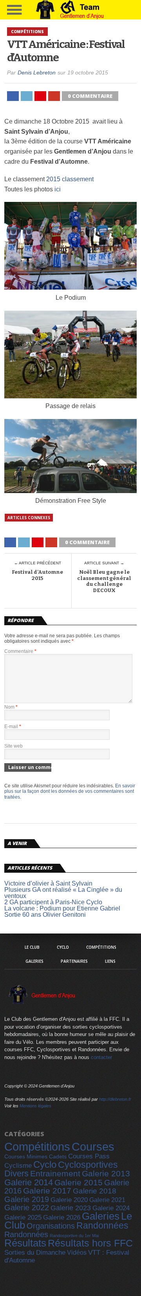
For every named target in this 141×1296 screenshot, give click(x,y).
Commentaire (20, 651)
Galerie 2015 (78, 1182)
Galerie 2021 (107, 1199)
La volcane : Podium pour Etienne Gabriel (62, 908)
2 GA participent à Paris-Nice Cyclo (53, 902)
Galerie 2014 (28, 1182)
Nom (11, 707)
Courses (93, 1146)
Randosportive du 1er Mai (74, 1235)
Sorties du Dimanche (34, 1252)
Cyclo (63, 947)
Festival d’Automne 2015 (37, 575)
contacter (101, 1057)
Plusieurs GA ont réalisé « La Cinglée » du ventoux (63, 892)
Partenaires (74, 961)
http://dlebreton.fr (115, 1099)
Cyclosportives (88, 1165)
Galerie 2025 (23, 1217)
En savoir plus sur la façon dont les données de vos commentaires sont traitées (69, 791)
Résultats (25, 1243)
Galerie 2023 (71, 1208)
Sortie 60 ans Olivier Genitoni (45, 914)
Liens (110, 961)
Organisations (51, 1226)
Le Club (32, 947)
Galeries (34, 961)
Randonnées (102, 1225)
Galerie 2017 (47, 1190)
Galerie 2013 (106, 1173)
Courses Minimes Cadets (35, 1156)
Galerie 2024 (111, 1208)
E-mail (12, 726)
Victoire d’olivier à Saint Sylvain (48, 883)
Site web (13, 746)
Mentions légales (35, 1105)
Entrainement (55, 1173)
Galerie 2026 (61, 1217)
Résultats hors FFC (90, 1243)
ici (57, 189)
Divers (16, 1173)
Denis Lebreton (37, 72)
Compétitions (101, 947)
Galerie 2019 (26, 1199)
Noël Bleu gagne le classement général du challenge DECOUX (104, 581)
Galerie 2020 (69, 1200)
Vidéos (77, 1252)
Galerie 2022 (26, 1207)
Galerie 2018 (94, 1191)
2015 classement (70, 179)
